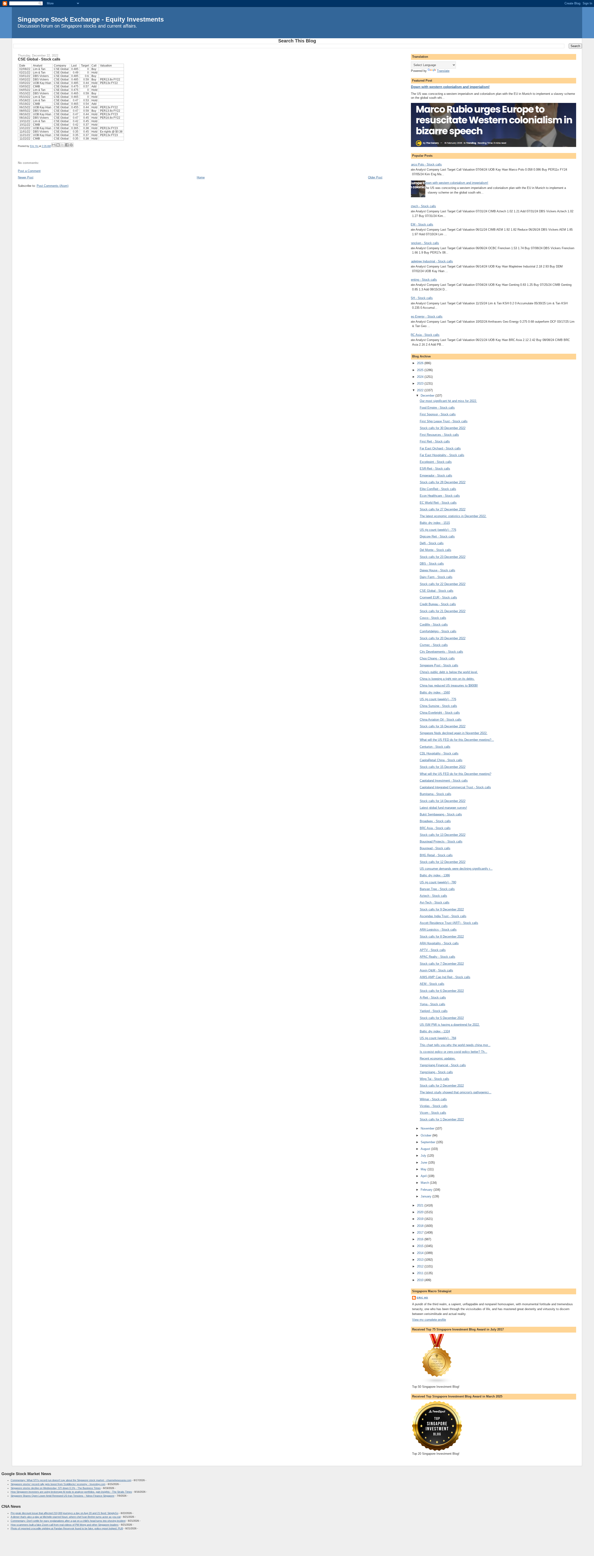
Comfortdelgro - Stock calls (438, 631)
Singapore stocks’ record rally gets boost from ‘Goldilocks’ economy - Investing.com (58, 1484)
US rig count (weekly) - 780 (438, 882)
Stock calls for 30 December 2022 (442, 428)
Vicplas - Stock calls (434, 1106)
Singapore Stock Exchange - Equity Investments (91, 19)
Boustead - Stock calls (435, 848)
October (426, 1135)
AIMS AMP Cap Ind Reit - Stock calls (445, 977)
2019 (420, 1219)
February (427, 1189)
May (424, 1169)
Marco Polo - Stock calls (425, 164)
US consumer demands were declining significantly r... (456, 868)
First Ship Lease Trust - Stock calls (444, 421)
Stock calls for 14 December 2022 (442, 801)
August (426, 1149)
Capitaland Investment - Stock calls (444, 780)
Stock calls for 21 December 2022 (442, 611)
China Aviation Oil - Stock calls (441, 719)
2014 (420, 1253)
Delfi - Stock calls (432, 543)
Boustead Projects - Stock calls (441, 841)
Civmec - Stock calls (434, 645)
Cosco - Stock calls (433, 618)
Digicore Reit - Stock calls (437, 536)
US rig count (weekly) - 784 (438, 1038)
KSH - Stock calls (421, 298)
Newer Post (25, 177)
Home (201, 177)
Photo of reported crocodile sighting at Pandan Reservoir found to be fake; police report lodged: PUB (67, 1528)
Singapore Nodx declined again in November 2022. (453, 733)
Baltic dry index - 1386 (435, 875)
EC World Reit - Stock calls (438, 502)
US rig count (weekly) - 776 (438, 529)
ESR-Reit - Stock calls (435, 468)
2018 (420, 1226)
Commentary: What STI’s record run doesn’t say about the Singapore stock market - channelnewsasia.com (71, 1480)
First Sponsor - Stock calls (438, 414)
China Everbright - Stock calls (440, 712)
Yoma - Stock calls (432, 1004)
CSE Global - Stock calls (436, 590)
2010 (420, 1280)
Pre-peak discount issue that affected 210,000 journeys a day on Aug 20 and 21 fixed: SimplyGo (64, 1513)
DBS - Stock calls (432, 563)
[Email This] (53, 145)
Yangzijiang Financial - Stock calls (443, 1065)
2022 (420, 390)
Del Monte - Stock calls (435, 550)
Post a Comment (29, 171)
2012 (420, 1266)
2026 (420, 363)
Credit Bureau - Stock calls (438, 604)
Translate (443, 71)
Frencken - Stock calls (424, 243)
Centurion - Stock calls (435, 746)
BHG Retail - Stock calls (436, 855)
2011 (420, 1273)
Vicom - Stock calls (433, 1112)
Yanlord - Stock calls (434, 1011)
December (428, 395)
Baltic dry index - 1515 (435, 523)
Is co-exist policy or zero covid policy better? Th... (453, 1051)
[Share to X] (62, 145)
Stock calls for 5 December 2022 (442, 1018)
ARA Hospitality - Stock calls (439, 943)
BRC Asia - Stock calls (424, 335)
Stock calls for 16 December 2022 (442, 726)
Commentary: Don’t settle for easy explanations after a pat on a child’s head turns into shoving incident (68, 1520)
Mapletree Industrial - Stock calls (431, 261)
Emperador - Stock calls (436, 475)
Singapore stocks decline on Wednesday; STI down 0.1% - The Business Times (56, 1488)
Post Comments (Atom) (52, 186)
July (424, 1155)
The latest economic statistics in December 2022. (453, 516)
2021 (420, 1205)
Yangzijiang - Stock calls (436, 1072)
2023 (420, 383)
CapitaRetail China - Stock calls (441, 760)
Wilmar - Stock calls (433, 1099)
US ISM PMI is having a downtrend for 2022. (450, 1024)
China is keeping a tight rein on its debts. (447, 679)
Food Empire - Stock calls (437, 407)
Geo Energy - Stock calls (425, 316)
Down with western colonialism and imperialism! (450, 87)
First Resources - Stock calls (439, 434)
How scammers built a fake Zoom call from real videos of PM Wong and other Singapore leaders (65, 1524)
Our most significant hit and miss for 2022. (448, 401)
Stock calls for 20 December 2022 (442, 638)
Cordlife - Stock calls (434, 624)
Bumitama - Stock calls (435, 794)
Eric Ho (422, 1297)
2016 (420, 1239)
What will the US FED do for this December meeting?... (457, 739)
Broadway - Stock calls (435, 821)
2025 (420, 370)
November (428, 1128)
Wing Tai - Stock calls (434, 1079)
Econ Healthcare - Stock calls (440, 495)
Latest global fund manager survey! (443, 807)
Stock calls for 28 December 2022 (442, 482)
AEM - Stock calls (421, 224)
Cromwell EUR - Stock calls (438, 597)
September (428, 1142)
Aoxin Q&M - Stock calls (436, 970)
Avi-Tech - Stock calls (434, 902)
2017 (420, 1232)
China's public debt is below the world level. (449, 672)
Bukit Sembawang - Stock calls (441, 814)
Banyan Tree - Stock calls (437, 889)
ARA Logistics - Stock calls (438, 929)
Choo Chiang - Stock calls (437, 658)
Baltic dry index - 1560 (435, 692)
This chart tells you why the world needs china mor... (455, 1045)
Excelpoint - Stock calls (436, 462)
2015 (420, 1246)
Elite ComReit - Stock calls (438, 489)
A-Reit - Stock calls (433, 997)
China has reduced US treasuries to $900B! (449, 685)
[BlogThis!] (58, 145)
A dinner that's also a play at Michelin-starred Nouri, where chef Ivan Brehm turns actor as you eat (66, 1516)
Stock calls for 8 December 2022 (442, 936)
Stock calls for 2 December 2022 (442, 1085)
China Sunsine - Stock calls (438, 706)
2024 (420, 377)
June (424, 1162)
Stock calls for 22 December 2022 (442, 584)
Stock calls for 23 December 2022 (442, 557)
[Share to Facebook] (67, 145)
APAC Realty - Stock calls (437, 956)
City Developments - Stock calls (441, 651)
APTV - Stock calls (433, 950)
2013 (420, 1259)
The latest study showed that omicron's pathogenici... (455, 1092)
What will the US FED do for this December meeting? (455, 774)
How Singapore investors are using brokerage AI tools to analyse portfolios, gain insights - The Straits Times (71, 1491)
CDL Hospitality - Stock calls (439, 753)
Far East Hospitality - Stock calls (442, 455)
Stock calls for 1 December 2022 (442, 1119)
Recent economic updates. (438, 1058)
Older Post (375, 177)
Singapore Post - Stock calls (439, 665)
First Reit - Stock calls (435, 441)
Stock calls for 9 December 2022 (442, 909)
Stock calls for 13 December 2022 (442, 835)
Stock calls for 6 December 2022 (442, 991)
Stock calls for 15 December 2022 (442, 767)
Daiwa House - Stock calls (437, 570)
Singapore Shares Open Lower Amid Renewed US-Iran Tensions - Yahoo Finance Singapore (62, 1495)
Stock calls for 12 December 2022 (442, 862)
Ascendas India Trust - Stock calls (443, 916)
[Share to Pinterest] (71, 145)
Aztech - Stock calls (422, 206)
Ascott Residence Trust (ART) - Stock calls (449, 923)
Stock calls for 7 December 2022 (442, 963)
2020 (420, 1212)
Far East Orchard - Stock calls (440, 448)
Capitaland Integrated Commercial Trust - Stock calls (455, 787)
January (426, 1196)
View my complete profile (429, 1319)
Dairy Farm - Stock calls (436, 577)
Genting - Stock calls (423, 279)
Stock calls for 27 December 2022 (442, 509)
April (424, 1176)
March (425, 1182)
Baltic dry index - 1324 (435, 1031)
